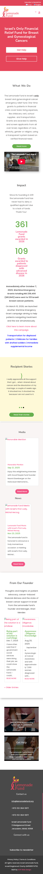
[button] (19, 407)
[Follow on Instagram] (10, 2)
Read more (21, 146)
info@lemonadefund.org (23, 801)
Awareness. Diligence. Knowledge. (30, 634)
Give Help (21, 58)
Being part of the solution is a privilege (12, 634)
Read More (22, 491)
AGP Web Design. (24, 870)
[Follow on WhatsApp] (17, 2)
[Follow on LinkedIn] (14, 2)
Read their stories (21, 414)
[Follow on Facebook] (3, 2)
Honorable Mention (15, 464)
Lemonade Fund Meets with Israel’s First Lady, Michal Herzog (17, 528)
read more (11, 678)
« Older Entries (11, 687)
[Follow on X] (7, 2)
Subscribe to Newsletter (33, 2)
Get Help (21, 49)
